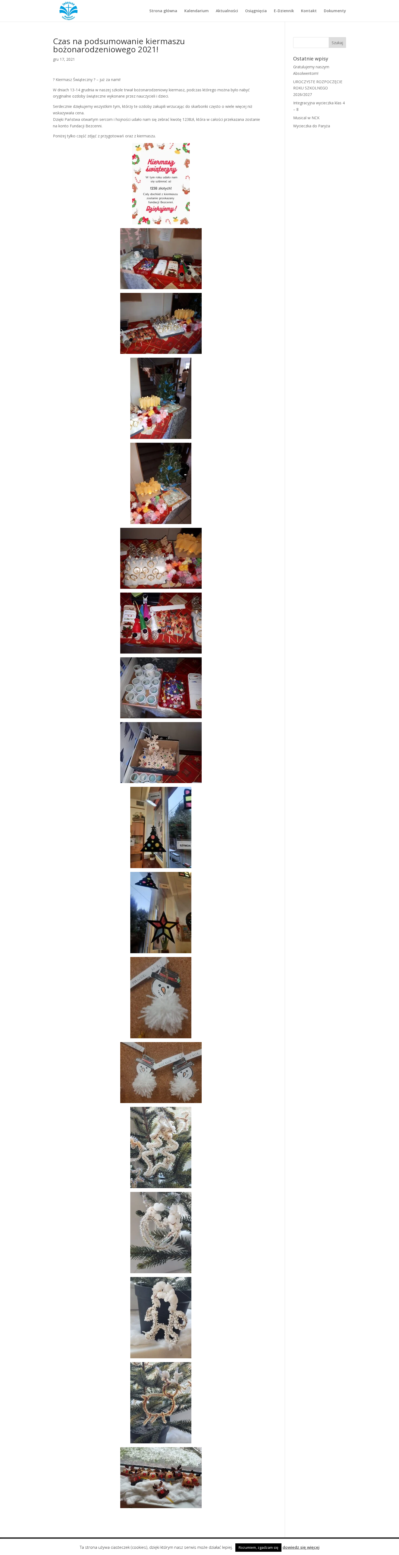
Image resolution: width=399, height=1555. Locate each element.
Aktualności (227, 11)
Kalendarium (196, 11)
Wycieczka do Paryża (311, 125)
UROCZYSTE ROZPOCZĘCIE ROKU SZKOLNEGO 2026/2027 (317, 88)
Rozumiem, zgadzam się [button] (258, 1547)
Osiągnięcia (256, 11)
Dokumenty (335, 11)
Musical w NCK (306, 117)
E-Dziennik (284, 11)
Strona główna (163, 11)
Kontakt (309, 11)
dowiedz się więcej (301, 1547)
